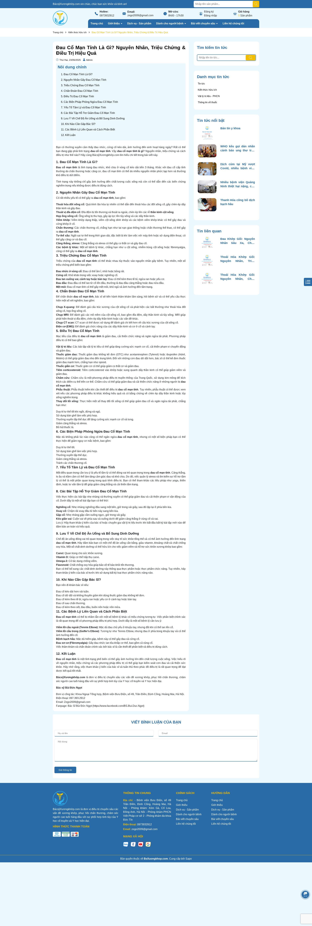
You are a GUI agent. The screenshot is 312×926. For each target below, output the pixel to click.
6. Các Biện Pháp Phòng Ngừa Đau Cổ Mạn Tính (89, 102)
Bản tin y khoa (230, 128)
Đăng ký (209, 11)
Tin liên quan (209, 231)
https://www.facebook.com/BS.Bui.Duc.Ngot (118, 705)
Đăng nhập (210, 15)
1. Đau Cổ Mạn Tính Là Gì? (76, 74)
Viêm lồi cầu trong (67, 631)
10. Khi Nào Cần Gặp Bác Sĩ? (78, 124)
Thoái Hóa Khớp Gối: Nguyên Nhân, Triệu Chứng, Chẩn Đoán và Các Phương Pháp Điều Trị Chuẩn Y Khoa (237, 259)
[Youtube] (140, 844)
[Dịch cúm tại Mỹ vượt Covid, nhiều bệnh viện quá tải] (207, 168)
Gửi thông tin (65, 770)
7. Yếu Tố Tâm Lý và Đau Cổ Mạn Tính (83, 107)
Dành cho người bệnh (170, 23)
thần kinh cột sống (162, 212)
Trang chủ (97, 23)
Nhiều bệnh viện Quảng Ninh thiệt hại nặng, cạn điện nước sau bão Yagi (237, 184)
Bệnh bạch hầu (65, 639)
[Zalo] (125, 844)
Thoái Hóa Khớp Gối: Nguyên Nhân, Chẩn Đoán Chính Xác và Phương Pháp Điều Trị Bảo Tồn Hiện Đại (237, 277)
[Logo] (60, 17)
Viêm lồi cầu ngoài (67, 627)
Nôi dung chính (72, 67)
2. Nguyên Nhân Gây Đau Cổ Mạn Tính (83, 79)
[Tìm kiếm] (256, 4)
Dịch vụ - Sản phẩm (139, 23)
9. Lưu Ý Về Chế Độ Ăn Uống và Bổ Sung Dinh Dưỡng (93, 118)
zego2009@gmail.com (140, 15)
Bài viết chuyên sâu (203, 23)
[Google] (148, 844)
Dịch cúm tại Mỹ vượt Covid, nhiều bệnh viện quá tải (237, 166)
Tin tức (201, 83)
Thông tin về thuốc (207, 102)
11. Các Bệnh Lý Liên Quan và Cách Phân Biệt (88, 129)
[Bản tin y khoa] (207, 133)
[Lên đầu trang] (305, 906)
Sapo (189, 858)
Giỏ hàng (243, 11)
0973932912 (107, 15)
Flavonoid (62, 565)
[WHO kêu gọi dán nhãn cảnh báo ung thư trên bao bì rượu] (207, 151)
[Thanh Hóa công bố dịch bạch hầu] (207, 204)
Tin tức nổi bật (210, 120)
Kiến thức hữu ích (207, 89)
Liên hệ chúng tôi (233, 23)
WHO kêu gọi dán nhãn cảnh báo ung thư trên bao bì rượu (237, 148)
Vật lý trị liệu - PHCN (209, 96)
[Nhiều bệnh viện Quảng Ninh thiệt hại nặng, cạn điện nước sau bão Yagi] (207, 186)
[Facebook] (133, 844)
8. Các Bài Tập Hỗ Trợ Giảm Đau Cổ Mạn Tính (88, 113)
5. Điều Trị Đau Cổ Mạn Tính (77, 96)
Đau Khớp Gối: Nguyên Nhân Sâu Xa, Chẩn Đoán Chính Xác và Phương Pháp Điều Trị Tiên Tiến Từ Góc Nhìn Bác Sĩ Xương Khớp (237, 241)
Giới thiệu (114, 23)
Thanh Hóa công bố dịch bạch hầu (237, 202)
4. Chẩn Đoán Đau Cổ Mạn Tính (79, 90)
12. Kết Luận (68, 135)
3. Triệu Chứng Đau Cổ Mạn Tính (80, 85)
